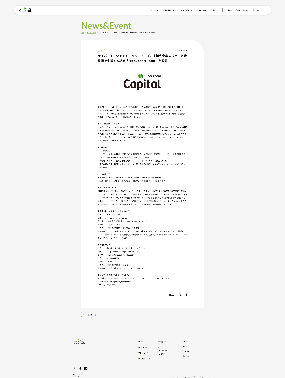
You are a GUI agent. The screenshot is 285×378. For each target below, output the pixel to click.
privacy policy (77, 375)
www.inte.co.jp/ (120, 217)
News (101, 50)
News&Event (186, 10)
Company (246, 10)
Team (238, 10)
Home (141, 342)
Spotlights (169, 10)
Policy (230, 10)
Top (82, 32)
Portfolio (154, 10)
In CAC (162, 354)
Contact (256, 10)
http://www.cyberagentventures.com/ (124, 251)
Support (202, 10)
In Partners (164, 350)
